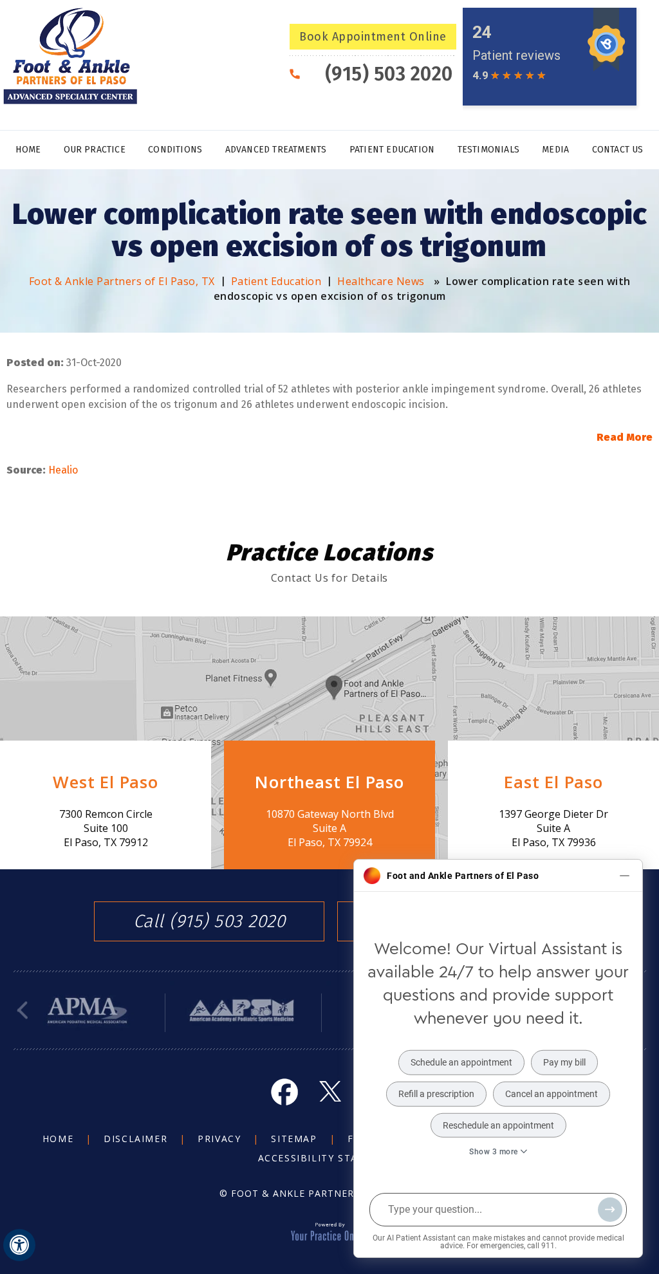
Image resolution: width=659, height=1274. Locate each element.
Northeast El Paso (329, 781)
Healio (63, 470)
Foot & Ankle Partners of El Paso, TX (122, 281)
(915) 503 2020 (389, 74)
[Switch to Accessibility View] (19, 1245)
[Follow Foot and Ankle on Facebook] (284, 1091)
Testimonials (488, 149)
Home (28, 149)
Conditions (175, 149)
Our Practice (94, 149)
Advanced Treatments (276, 149)
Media (555, 149)
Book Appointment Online (373, 37)
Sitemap (294, 1138)
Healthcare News (381, 281)
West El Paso (105, 781)
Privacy (219, 1138)
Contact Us (618, 149)
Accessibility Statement (330, 1158)
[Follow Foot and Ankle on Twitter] (329, 1091)
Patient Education (391, 149)
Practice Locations (329, 553)
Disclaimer (135, 1138)
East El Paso (553, 781)
